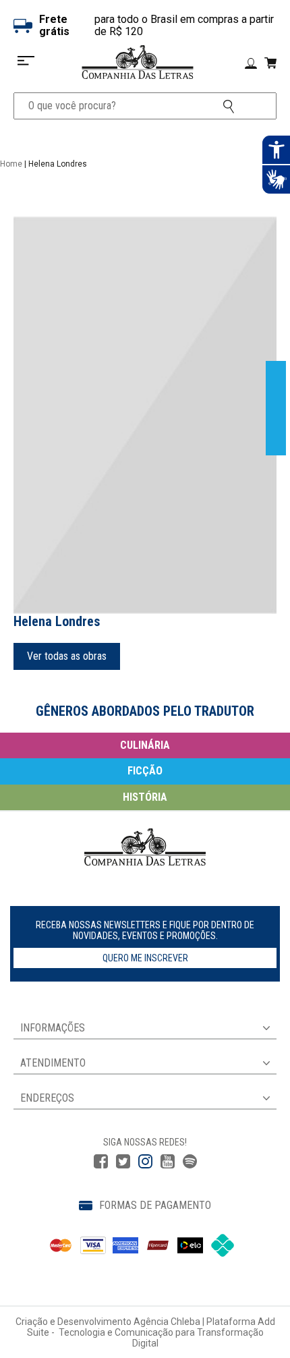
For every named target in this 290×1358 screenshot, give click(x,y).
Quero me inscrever (145, 958)
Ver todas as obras (67, 656)
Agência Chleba (167, 1321)
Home (11, 164)
